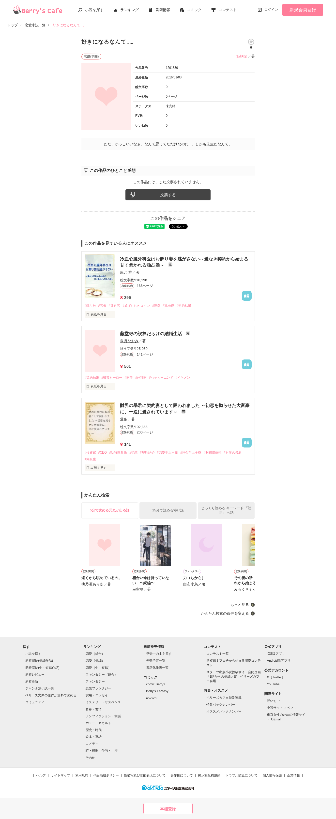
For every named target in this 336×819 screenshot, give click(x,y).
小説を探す (94, 10)
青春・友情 (94, 709)
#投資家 (90, 452)
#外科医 (114, 306)
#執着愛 (168, 306)
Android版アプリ (278, 660)
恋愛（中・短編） (98, 668)
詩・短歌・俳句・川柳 (102, 750)
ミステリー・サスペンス (103, 702)
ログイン (271, 10)
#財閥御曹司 (212, 452)
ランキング (129, 10)
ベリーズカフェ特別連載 (224, 698)
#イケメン (183, 377)
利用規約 (81, 775)
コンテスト (227, 10)
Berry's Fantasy (157, 691)
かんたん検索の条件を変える (225, 613)
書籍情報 (162, 10)
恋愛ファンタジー (98, 688)
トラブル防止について (242, 775)
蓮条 (123, 419)
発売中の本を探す (159, 653)
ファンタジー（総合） (102, 674)
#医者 (102, 306)
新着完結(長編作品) (39, 660)
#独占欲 (90, 306)
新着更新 (31, 681)
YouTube (273, 684)
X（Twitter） (276, 677)
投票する (168, 195)
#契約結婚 (184, 306)
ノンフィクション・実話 (103, 716)
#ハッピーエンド (161, 377)
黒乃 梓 (126, 272)
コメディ (92, 743)
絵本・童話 (94, 737)
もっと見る (239, 604)
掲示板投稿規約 (209, 775)
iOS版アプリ (276, 653)
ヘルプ (41, 775)
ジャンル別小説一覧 (39, 688)
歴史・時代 (94, 730)
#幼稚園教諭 (118, 452)
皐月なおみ (129, 341)
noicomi (151, 698)
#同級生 (90, 459)
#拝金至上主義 (190, 452)
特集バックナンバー (220, 704)
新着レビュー (35, 674)
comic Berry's (156, 684)
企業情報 (293, 775)
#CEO (102, 452)
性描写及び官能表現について (145, 775)
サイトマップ (60, 775)
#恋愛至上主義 (167, 452)
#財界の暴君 (233, 452)
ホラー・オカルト (98, 723)
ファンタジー (95, 681)
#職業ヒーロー (111, 377)
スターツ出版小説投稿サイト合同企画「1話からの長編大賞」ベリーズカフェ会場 (233, 676)
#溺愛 (156, 306)
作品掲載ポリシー (106, 775)
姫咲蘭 (241, 56)
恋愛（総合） (95, 653)
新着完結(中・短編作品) (42, 668)
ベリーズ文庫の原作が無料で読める (50, 695)
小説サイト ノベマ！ (282, 708)
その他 (90, 757)
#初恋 (133, 452)
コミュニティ (35, 702)
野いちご (273, 701)
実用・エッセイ (97, 695)
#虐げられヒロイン (136, 306)
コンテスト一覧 (217, 653)
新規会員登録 (303, 9)
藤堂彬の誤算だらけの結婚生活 (151, 333)
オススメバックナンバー (224, 711)
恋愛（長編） (95, 660)
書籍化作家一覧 (157, 668)
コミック (194, 10)
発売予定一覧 (155, 660)
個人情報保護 (272, 775)
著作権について (181, 775)
